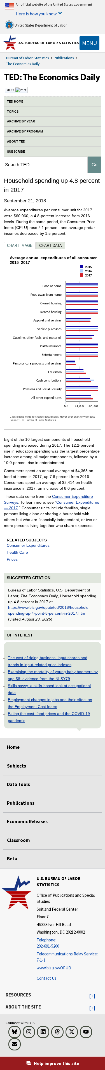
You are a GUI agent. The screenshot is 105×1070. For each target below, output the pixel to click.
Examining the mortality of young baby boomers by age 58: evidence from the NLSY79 (53, 675)
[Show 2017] (87, 280)
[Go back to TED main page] (52, 78)
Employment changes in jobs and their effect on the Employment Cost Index (50, 703)
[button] (92, 996)
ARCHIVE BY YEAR (21, 121)
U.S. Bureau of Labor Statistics (48, 42)
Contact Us (47, 978)
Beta (12, 859)
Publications (64, 57)
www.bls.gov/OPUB (54, 967)
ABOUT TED (16, 141)
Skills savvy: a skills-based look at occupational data (49, 689)
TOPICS (12, 111)
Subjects (16, 766)
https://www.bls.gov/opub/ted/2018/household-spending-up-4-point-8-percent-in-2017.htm (49, 610)
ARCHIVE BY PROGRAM (25, 131)
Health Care (17, 552)
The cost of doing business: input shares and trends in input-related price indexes (47, 661)
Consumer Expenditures (28, 545)
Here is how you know (36, 13)
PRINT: (10, 90)
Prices (12, 559)
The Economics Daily (23, 63)
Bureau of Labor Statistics (27, 57)
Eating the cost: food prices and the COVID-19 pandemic (49, 717)
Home (13, 747)
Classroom (18, 840)
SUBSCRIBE (16, 151)
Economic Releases (27, 821)
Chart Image (19, 245)
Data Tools (18, 784)
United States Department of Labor (40, 25)
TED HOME (15, 101)
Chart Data (50, 245)
